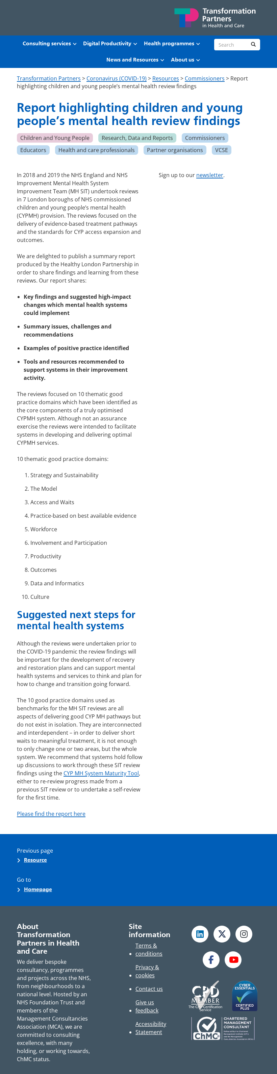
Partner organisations (175, 150)
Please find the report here (51, 813)
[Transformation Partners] (214, 17)
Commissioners (205, 138)
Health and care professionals (96, 150)
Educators (33, 150)
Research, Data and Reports (137, 138)
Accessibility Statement (150, 1028)
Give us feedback (146, 1006)
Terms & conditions (148, 949)
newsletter (209, 175)
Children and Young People (55, 138)
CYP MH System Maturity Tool (101, 773)
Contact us (149, 989)
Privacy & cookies (147, 971)
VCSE (221, 150)
